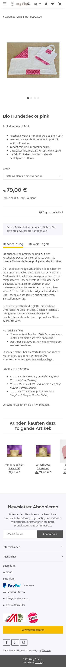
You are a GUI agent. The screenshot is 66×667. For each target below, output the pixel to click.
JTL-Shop (39, 662)
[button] (28, 3)
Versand (31, 198)
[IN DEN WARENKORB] (5, 28)
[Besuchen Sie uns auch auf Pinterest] (15, 642)
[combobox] (33, 176)
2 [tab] (31, 98)
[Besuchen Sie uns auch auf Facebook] (6, 642)
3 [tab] (35, 98)
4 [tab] (38, 98)
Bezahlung (9, 578)
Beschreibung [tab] (13, 244)
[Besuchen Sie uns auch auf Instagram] (23, 642)
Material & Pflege (42, 359)
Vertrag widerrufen (33, 630)
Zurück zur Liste (13, 16)
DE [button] (36, 4)
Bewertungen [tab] (39, 244)
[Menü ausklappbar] (4, 2)
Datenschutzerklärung (18, 518)
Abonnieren (50, 534)
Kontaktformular (15, 605)
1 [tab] (28, 98)
